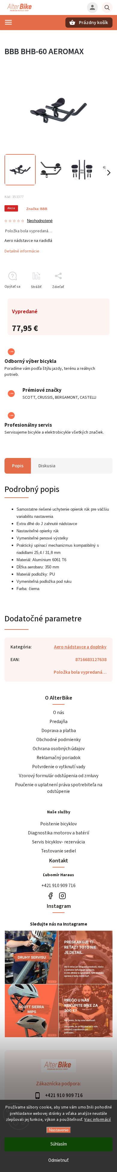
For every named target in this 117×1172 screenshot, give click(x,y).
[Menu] (8, 22)
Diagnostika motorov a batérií (58, 833)
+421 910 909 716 (58, 885)
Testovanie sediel (58, 851)
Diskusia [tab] (47, 465)
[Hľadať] (107, 7)
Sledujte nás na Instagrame (58, 924)
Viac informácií (97, 1119)
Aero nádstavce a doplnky (80, 647)
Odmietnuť (58, 1160)
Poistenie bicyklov (58, 824)
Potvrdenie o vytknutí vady (58, 766)
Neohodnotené (39, 221)
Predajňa (59, 721)
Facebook (50, 895)
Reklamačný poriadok (58, 757)
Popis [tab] (17, 465)
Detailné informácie (21, 251)
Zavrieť (93, 297)
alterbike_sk (62, 895)
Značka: (36, 209)
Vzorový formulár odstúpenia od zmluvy (58, 775)
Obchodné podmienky (58, 739)
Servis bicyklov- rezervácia (58, 842)
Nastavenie (58, 1130)
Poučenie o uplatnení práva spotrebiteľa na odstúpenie (58, 788)
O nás (58, 712)
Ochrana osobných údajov (59, 748)
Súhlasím (58, 1144)
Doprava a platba (58, 730)
